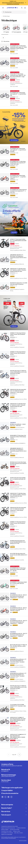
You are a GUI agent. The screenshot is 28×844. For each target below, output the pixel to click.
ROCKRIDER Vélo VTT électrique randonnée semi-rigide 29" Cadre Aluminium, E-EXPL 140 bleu (18, 61)
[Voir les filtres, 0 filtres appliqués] (3, 37)
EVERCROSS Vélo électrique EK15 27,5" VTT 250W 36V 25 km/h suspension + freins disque (18, 391)
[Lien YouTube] (8, 797)
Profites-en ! (14, 326)
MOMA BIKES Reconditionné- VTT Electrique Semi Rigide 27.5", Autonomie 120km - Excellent (18, 675)
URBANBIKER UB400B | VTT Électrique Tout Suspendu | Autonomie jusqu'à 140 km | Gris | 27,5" (18, 257)
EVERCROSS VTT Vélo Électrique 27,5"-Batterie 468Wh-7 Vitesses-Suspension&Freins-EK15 (18, 270)
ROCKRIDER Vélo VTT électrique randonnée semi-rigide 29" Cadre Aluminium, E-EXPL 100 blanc (18, 47)
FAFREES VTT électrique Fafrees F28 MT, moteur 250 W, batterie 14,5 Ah (18, 334)
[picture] (4, 48)
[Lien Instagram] (11, 797)
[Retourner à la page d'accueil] (12, 8)
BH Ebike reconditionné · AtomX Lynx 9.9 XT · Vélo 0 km (18, 425)
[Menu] (3, 7)
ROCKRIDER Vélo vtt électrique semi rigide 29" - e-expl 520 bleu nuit (18, 94)
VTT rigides (6, 32)
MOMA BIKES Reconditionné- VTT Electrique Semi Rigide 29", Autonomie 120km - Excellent (18, 661)
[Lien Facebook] (2, 797)
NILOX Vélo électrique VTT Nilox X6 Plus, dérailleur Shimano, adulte (18, 645)
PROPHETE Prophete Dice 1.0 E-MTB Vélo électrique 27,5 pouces (18, 283)
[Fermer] (25, 3)
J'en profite (14, 232)
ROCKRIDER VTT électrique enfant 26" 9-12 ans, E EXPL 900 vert (18, 582)
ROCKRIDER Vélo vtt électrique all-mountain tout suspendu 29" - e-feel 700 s (18, 191)
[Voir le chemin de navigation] (1, 16)
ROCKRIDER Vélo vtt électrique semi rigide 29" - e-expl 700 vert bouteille (18, 150)
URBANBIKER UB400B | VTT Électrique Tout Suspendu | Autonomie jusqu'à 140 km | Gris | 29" (18, 450)
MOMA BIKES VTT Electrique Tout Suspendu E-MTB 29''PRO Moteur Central (18, 437)
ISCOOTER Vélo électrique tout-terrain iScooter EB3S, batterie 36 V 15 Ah (18, 555)
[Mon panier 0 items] (25, 7)
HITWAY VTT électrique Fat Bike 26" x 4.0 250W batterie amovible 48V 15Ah (18, 241)
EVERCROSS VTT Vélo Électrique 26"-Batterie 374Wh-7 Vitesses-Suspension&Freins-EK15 (18, 405)
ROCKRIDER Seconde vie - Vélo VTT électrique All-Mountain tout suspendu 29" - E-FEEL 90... (18, 622)
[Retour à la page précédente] (8, 754)
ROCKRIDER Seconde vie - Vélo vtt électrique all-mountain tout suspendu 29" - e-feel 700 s (18, 596)
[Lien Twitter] (5, 797)
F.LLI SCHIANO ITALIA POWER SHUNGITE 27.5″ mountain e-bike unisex (18, 706)
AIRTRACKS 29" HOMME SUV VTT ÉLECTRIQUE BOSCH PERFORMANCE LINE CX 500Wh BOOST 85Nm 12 (18, 736)
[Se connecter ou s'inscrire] (21, 7)
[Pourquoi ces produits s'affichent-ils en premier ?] (2, 41)
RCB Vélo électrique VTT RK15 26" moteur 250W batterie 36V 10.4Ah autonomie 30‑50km (18, 372)
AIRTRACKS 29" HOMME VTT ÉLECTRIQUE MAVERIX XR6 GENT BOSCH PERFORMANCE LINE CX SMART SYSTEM (18, 719)
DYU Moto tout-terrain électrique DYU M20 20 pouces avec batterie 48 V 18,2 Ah (18, 463)
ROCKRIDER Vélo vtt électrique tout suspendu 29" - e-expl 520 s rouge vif (18, 177)
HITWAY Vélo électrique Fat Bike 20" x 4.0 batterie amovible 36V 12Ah (18, 479)
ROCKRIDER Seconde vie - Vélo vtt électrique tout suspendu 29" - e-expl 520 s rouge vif (18, 609)
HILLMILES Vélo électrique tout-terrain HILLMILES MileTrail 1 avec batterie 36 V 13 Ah (18, 542)
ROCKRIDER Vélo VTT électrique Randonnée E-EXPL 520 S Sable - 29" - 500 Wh (18, 569)
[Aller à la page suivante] (19, 754)
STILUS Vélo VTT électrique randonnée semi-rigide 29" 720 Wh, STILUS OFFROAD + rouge (18, 75)
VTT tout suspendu (16, 32)
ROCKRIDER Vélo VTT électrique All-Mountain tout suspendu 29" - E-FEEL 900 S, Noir (18, 163)
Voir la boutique (14, 140)
